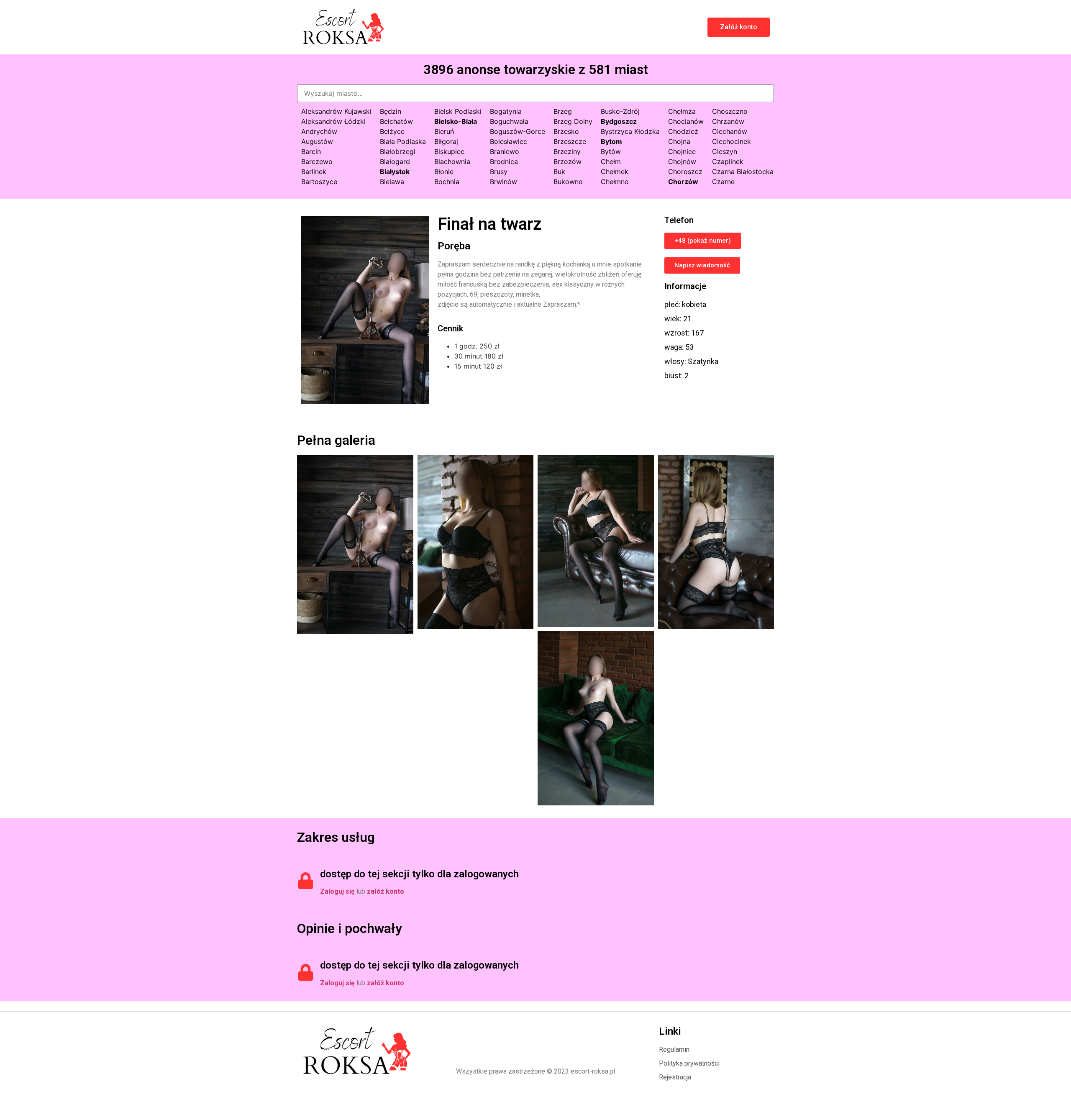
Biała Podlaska (403, 141)
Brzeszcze (569, 141)
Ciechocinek (731, 141)
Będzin (390, 111)
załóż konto (385, 891)
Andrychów (319, 131)
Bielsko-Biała (455, 121)
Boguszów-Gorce (517, 131)
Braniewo (504, 151)
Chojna (679, 141)
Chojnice (682, 151)
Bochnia (446, 181)
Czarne (723, 181)
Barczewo (317, 161)
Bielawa (392, 181)
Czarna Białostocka (743, 171)
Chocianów (686, 121)
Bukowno (568, 181)
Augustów (317, 141)
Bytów (611, 151)
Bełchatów (396, 121)
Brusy (498, 171)
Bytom (611, 141)
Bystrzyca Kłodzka (630, 131)
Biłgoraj (446, 141)
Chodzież (683, 131)
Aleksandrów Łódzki (333, 121)
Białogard (395, 161)
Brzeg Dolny (572, 121)
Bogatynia (506, 111)
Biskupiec (449, 151)
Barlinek (313, 171)
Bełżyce (392, 131)
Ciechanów (729, 131)
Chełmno (615, 181)
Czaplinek (727, 161)
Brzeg (562, 111)
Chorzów (683, 181)
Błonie (444, 171)
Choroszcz (685, 171)
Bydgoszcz (619, 121)
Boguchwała (509, 121)
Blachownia (452, 161)
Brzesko (566, 131)
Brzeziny (567, 151)
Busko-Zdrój (620, 111)
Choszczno (730, 111)
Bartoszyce (319, 181)
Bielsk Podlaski (458, 111)
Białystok (395, 171)
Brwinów (503, 181)
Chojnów (682, 161)
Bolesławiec (508, 141)
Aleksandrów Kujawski (336, 111)
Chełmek (614, 171)
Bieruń (444, 131)
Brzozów (567, 161)
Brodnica (504, 161)
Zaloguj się (337, 891)
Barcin (311, 151)
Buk (559, 171)
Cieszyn (724, 151)
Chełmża (682, 111)
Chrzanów (728, 121)
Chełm (611, 161)
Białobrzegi (397, 151)
